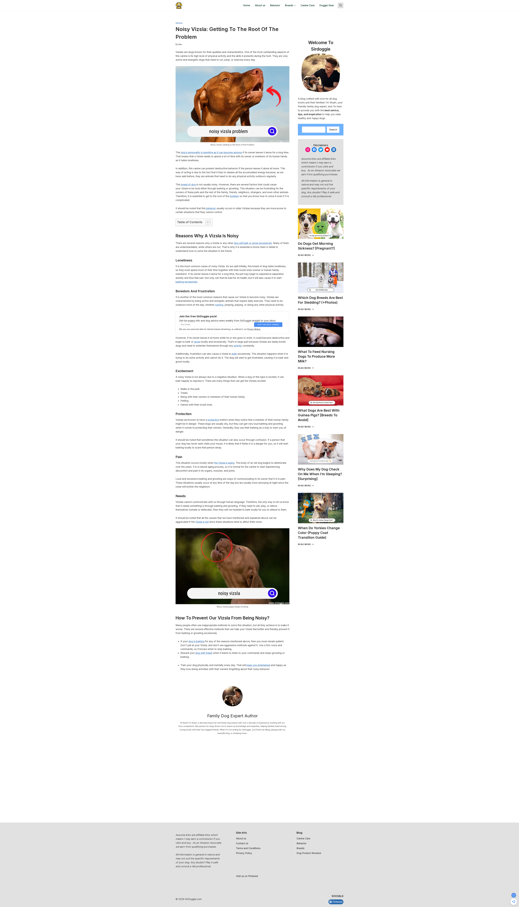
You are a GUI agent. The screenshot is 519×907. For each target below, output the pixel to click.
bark (234, 353)
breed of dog (188, 184)
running (219, 304)
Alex (180, 44)
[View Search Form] (340, 5)
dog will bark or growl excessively (253, 243)
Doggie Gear (327, 5)
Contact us (242, 843)
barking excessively (186, 281)
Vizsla (179, 23)
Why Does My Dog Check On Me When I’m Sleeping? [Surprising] (320, 474)
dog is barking (196, 641)
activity (238, 345)
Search (333, 129)
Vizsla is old (202, 521)
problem (234, 196)
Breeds (300, 848)
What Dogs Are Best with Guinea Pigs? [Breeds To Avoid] (319, 415)
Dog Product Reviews (309, 853)
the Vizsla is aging (224, 462)
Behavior (275, 5)
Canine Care (308, 5)
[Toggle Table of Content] (207, 222)
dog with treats (203, 653)
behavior (211, 208)
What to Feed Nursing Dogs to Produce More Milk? (316, 356)
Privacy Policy (244, 853)
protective (213, 419)
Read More (306, 255)
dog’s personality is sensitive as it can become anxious (211, 152)
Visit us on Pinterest (247, 876)
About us (260, 5)
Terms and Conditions (248, 848)
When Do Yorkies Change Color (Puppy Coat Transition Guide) (319, 532)
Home (246, 5)
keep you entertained (258, 665)
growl (197, 341)
